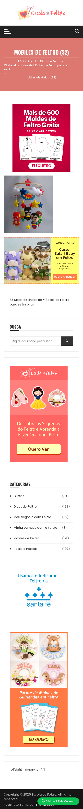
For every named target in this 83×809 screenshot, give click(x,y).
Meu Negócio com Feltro (32, 517)
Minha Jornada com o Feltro (35, 527)
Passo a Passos (25, 549)
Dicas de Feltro (25, 506)
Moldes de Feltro (26, 538)
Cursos (19, 496)
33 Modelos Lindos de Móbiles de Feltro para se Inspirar (39, 302)
